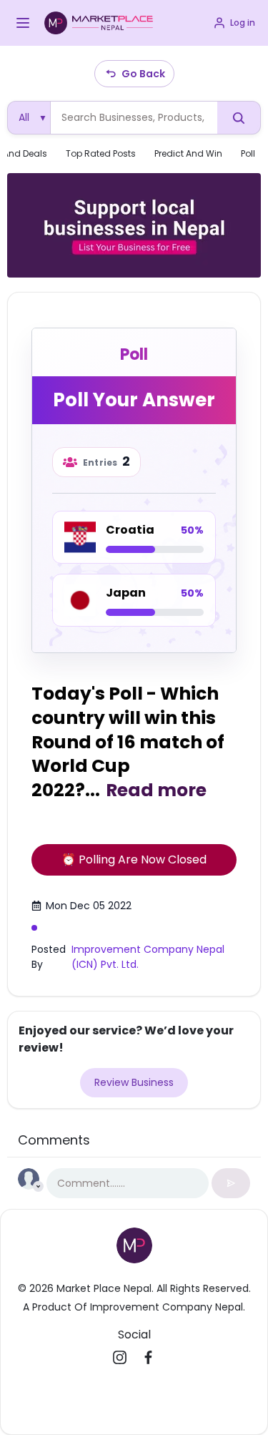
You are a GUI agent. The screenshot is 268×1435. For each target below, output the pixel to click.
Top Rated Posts (101, 153)
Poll (248, 153)
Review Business (134, 1082)
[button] (23, 23)
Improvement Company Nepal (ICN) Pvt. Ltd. (147, 956)
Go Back (143, 74)
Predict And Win (188, 153)
